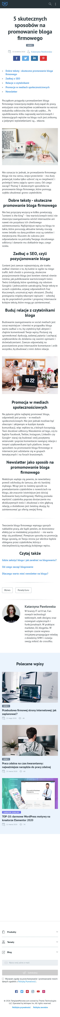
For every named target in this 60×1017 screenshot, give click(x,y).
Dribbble (43, 991)
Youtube (38, 991)
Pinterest (27, 991)
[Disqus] (30, 877)
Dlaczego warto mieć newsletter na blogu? (25, 573)
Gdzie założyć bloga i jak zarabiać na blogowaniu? (29, 560)
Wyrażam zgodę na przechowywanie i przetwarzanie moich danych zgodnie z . (29, 980)
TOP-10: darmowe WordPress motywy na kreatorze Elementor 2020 (26, 818)
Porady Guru (23, 590)
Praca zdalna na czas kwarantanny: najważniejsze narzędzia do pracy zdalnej (26, 765)
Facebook (16, 991)
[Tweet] (25, 58)
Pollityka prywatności (21, 1007)
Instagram (32, 991)
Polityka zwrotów (40, 1007)
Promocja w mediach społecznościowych (28, 87)
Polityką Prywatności (27, 981)
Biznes (30, 45)
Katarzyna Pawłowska (41, 51)
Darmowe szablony (11, 812)
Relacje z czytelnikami (17, 82)
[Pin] (43, 58)
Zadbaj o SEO (13, 78)
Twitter (22, 991)
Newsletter (11, 91)
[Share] (16, 58)
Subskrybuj (32, 972)
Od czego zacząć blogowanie (17, 566)
